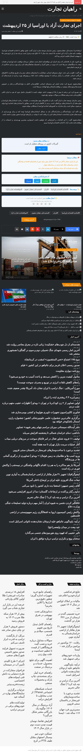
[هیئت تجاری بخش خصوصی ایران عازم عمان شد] (14, 295)
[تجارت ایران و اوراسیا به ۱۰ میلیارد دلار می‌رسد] (69, 295)
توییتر (37, 181)
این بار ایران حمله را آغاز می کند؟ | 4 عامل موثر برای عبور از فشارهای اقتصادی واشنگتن (46, 2)
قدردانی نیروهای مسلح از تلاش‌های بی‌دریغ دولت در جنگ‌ (63, 317)
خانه (78, 15)
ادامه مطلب (41, 149)
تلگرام (54, 181)
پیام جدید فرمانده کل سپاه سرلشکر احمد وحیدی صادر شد (58, 168)
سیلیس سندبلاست (75, 562)
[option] (41, 258)
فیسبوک (28, 181)
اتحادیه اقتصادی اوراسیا (70, 213)
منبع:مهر (78, 134)
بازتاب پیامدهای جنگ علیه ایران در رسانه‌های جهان (61, 165)
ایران (55, 213)
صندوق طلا (78, 565)
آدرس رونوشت (29, 220)
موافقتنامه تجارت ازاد (19, 213)
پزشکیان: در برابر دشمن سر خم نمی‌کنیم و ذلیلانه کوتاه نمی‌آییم (61, 320)
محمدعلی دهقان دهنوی (40, 213)
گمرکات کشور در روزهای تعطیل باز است (41, 144)
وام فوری (78, 567)
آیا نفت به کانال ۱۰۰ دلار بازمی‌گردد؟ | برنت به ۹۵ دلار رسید (62, 327)
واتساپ (45, 181)
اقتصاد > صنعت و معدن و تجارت (66, 15)
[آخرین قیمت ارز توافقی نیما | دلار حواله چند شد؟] (41, 295)
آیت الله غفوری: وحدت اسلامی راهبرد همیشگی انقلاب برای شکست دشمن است (56, 324)
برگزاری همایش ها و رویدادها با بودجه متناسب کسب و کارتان (63, 558)
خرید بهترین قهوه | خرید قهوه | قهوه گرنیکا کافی (66, 560)
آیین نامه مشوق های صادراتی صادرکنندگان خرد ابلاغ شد (57, 259)
